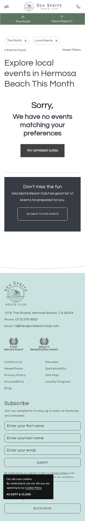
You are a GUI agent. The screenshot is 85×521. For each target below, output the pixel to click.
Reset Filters (72, 49)
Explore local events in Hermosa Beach (40, 73)
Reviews (51, 362)
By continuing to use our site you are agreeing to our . (28, 483)
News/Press (13, 368)
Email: (31, 326)
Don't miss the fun (42, 186)
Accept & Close (19, 494)
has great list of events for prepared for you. (42, 197)
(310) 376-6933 (26, 319)
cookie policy (33, 487)
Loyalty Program (58, 381)
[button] (42, 150)
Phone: (20, 319)
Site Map (52, 375)
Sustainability (55, 368)
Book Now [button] (42, 508)
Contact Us (13, 362)
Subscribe (16, 403)
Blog (8, 388)
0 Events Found (15, 50)
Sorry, (42, 105)
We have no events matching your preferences (42, 125)
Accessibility (14, 381)
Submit (45, 464)
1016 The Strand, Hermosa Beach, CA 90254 (38, 313)
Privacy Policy (15, 375)
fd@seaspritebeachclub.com (36, 326)
